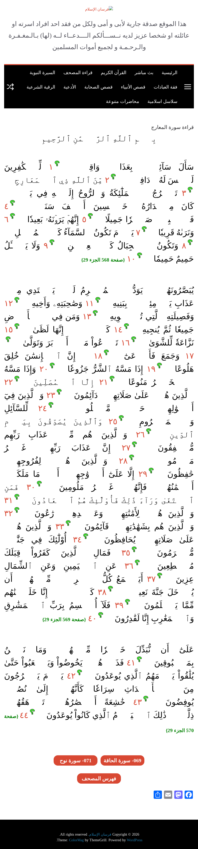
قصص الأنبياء (133, 87)
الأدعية (69, 87)
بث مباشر (144, 72)
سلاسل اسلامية (162, 101)
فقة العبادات (165, 87)
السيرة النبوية (42, 72)
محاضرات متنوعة (122, 101)
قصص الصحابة (98, 87)
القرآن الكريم (113, 72)
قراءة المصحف (78, 72)
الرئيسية (169, 72)
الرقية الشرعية (41, 87)
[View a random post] (10, 87)
